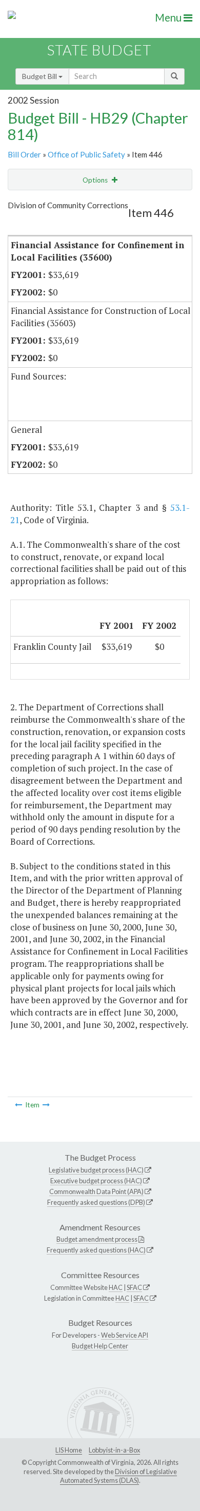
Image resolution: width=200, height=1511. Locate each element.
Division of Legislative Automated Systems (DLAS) (118, 1476)
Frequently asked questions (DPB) (96, 1202)
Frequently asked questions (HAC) (96, 1250)
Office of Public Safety (86, 154)
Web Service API (124, 1335)
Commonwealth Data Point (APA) (96, 1191)
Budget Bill (40, 76)
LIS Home (68, 1450)
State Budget (99, 50)
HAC (116, 1287)
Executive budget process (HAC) (96, 1181)
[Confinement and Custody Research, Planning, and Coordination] (18, 1105)
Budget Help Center (100, 1346)
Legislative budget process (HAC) (96, 1170)
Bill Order (24, 154)
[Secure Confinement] (46, 1105)
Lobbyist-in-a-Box (114, 1450)
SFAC (134, 1287)
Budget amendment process (96, 1239)
